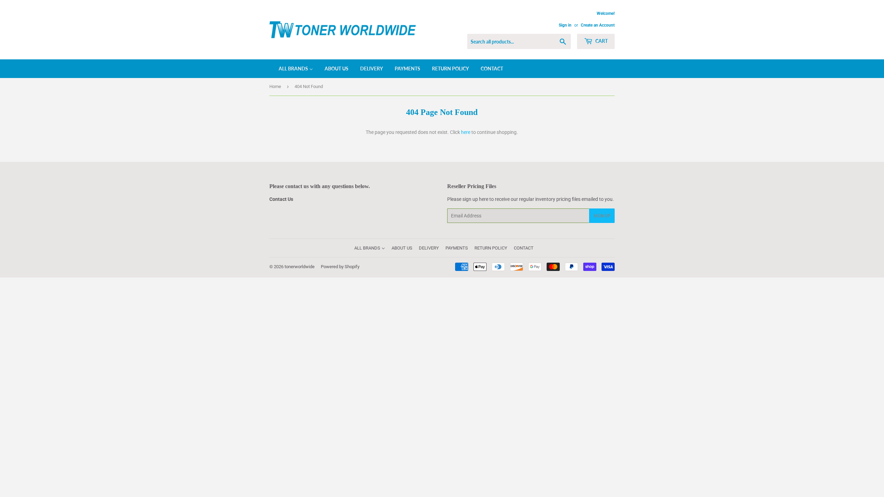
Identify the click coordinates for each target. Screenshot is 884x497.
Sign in (565, 25)
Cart (601, 41)
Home (275, 86)
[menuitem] (291, 68)
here (465, 132)
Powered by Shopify (340, 266)
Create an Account (598, 25)
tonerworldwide (300, 266)
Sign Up (602, 215)
